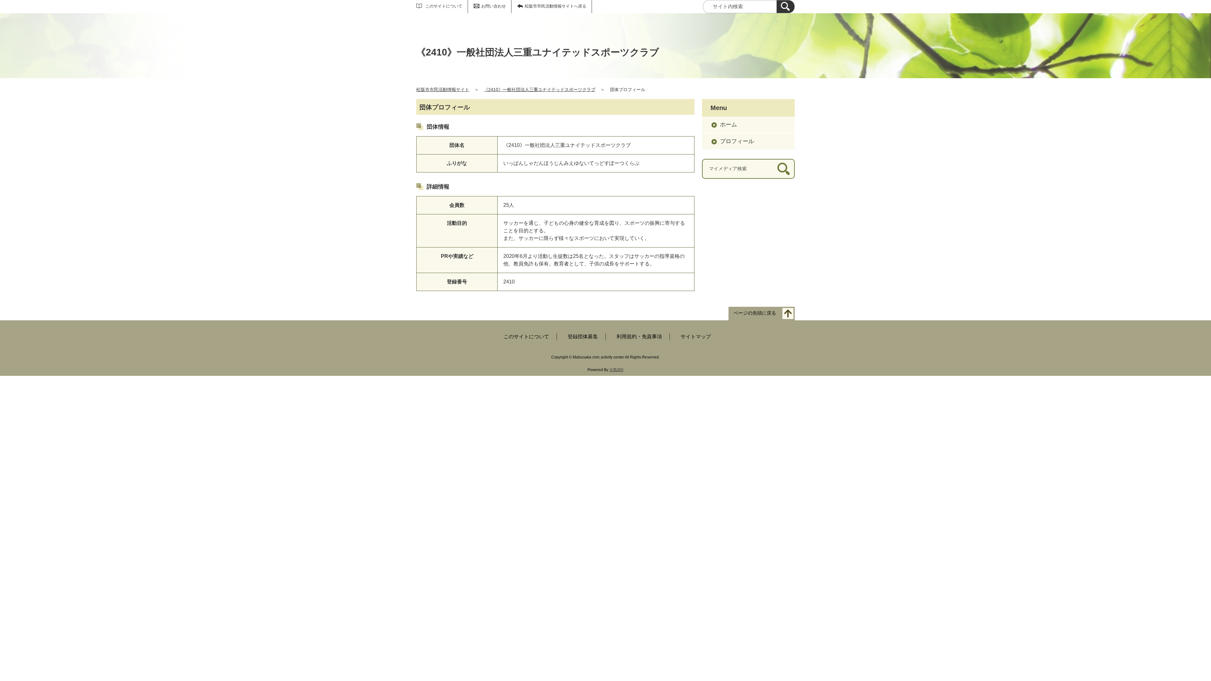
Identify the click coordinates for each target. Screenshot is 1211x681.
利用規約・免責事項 (639, 336)
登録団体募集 (583, 336)
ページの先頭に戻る (755, 313)
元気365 (616, 370)
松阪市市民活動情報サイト (442, 89)
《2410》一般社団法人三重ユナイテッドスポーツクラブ (539, 89)
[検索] (785, 6)
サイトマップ (696, 336)
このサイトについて (443, 6)
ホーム (728, 124)
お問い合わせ (493, 6)
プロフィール (737, 141)
